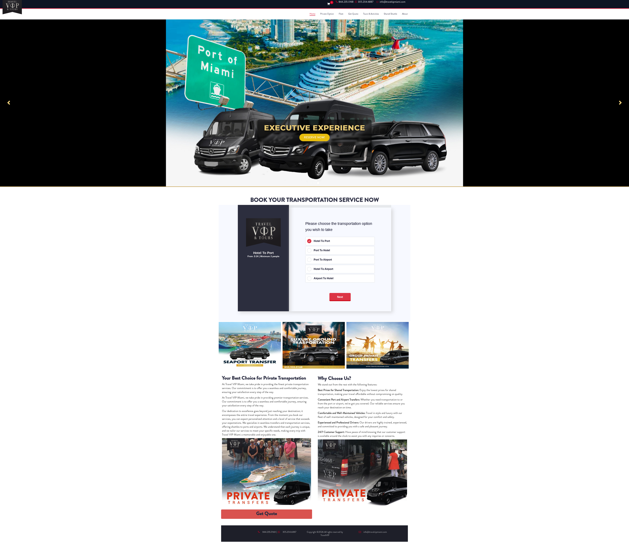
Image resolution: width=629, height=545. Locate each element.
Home (312, 13)
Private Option (327, 13)
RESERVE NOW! (314, 137)
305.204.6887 (365, 2)
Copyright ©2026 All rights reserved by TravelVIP (325, 533)
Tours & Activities (371, 13)
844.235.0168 (346, 2)
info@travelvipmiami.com (375, 532)
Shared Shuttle (390, 13)
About (405, 13)
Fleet (341, 13)
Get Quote (353, 13)
